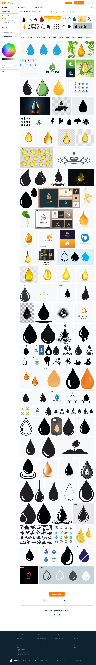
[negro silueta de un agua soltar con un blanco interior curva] (86, 491)
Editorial (36, 3)
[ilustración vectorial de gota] (27, 87)
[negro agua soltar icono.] (69, 469)
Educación (19, 645)
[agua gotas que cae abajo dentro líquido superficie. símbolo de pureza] (73, 350)
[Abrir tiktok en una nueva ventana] (31, 660)
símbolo (80, 37)
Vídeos (29, 3)
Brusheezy (19, 638)
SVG (24, 37)
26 (64, 600)
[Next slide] (92, 37)
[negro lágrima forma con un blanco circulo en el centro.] (48, 350)
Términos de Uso (63, 660)
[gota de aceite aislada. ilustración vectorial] (66, 137)
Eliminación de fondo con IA (23, 652)
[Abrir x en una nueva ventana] (33, 660)
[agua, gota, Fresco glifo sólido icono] (28, 513)
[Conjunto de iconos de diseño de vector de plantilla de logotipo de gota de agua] (50, 555)
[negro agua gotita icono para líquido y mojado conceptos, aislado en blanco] (30, 334)
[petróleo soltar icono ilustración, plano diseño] (25, 361)
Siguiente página (56, 594)
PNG (31, 37)
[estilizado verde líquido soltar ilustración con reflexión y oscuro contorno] (42, 87)
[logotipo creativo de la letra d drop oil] (85, 239)
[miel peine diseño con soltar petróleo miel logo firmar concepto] (57, 239)
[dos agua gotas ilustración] (61, 491)
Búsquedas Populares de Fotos (42, 647)
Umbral (4, 65)
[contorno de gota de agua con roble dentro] (37, 361)
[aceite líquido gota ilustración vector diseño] (84, 535)
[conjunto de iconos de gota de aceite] (26, 122)
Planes (62, 3)
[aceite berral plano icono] (56, 426)
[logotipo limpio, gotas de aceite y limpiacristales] (57, 68)
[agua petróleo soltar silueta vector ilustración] (36, 535)
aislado (67, 37)
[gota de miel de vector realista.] (29, 274)
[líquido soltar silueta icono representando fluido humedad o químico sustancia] (84, 334)
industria (61, 37)
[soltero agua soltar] (39, 491)
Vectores (17, 3)
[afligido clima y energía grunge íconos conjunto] (70, 122)
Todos (5, 18)
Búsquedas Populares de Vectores (42, 644)
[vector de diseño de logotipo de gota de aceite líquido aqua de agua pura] (44, 293)
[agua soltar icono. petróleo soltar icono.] (40, 177)
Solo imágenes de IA (8, 20)
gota (49, 37)
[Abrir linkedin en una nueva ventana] (27, 660)
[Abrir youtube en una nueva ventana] (35, 660)
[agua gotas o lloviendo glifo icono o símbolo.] (28, 198)
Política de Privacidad (72, 660)
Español (76, 640)
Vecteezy (19, 640)
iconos (54, 37)
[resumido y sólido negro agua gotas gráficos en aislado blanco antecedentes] (35, 426)
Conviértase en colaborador (58, 644)
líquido (73, 37)
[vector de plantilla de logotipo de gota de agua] (38, 350)
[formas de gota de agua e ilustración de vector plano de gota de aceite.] (43, 49)
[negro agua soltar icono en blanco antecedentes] (68, 426)
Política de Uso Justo (81, 660)
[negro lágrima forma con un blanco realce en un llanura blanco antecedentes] (27, 491)
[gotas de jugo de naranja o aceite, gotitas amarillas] (36, 157)
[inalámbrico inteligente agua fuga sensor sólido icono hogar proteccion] (48, 411)
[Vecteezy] (7, 3)
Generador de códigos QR (23, 654)
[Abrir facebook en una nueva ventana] (23, 660)
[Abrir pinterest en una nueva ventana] (29, 660)
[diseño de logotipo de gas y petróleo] (29, 575)
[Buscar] (88, 7)
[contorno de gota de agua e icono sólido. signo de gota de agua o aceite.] (66, 575)
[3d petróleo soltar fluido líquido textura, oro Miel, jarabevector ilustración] (85, 137)
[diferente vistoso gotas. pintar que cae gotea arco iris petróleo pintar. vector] (29, 68)
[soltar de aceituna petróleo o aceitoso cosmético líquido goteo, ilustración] (48, 137)
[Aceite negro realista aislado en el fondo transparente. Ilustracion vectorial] (27, 313)
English (76, 638)
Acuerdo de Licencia (41, 638)
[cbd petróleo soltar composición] (85, 68)
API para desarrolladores (22, 647)
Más (42, 3)
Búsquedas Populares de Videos (42, 650)
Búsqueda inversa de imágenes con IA (22, 650)
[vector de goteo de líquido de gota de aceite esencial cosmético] (28, 257)
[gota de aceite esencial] (54, 378)
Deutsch (76, 644)
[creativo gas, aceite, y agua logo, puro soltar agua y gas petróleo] (39, 122)
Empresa (19, 644)
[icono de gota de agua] (84, 426)
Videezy (19, 642)
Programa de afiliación (42, 642)
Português (76, 642)
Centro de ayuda (59, 638)
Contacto (57, 640)
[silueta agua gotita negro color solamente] (25, 293)
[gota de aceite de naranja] (84, 219)
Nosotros (57, 642)
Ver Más (83, 26)
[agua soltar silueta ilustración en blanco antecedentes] (83, 513)
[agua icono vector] (66, 293)
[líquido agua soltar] (87, 378)
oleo (44, 37)
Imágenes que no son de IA (9, 23)
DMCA (38, 640)
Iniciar (89, 3)
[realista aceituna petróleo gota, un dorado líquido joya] (47, 274)
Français (76, 645)
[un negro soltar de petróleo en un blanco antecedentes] (43, 313)
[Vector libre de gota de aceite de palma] (81, 49)
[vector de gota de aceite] (25, 177)
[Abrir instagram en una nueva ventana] (25, 660)
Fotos (23, 3)
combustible (88, 37)
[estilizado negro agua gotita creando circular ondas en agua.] (64, 334)
